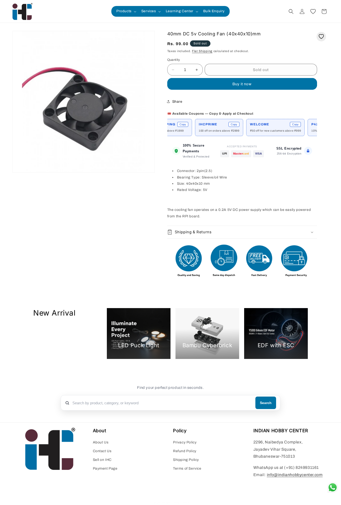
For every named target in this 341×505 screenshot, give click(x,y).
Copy (174, 124)
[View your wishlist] (313, 11)
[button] (125, 11)
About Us (101, 442)
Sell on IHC (102, 460)
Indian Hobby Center (176, 502)
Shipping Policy (186, 460)
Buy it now (242, 84)
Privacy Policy (184, 442)
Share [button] (177, 101)
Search (266, 403)
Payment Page (105, 468)
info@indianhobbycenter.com (295, 475)
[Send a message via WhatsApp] (333, 487)
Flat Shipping (202, 51)
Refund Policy (184, 451)
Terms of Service (187, 468)
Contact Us (102, 451)
